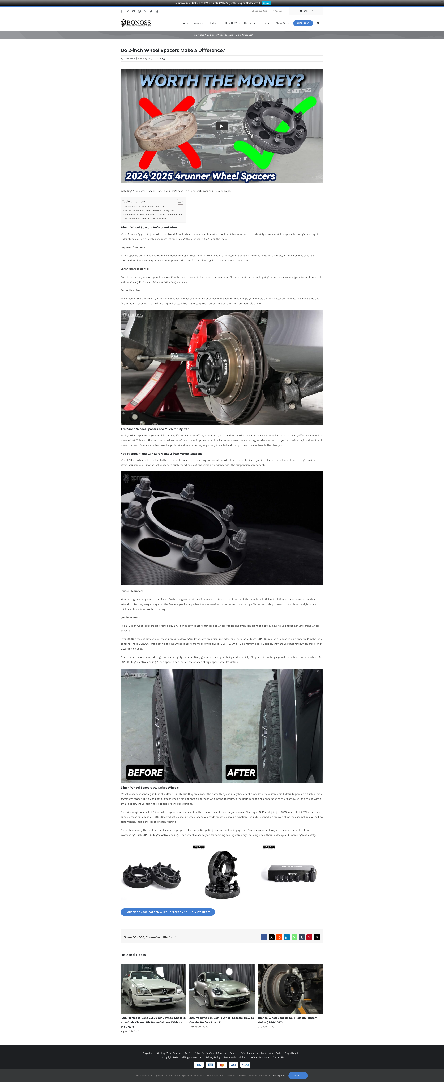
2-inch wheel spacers (145, 191)
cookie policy (278, 1075)
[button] (318, 22)
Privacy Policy (213, 1052)
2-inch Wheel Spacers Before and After (144, 206)
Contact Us (278, 1052)
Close (266, 3)
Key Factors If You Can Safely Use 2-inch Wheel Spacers (153, 214)
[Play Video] (222, 126)
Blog (162, 58)
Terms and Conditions (235, 1052)
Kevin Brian (129, 58)
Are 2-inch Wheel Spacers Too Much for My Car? (149, 210)
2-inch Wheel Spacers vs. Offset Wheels (145, 218)
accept (298, 1075)
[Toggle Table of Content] (178, 202)
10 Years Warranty (260, 1052)
